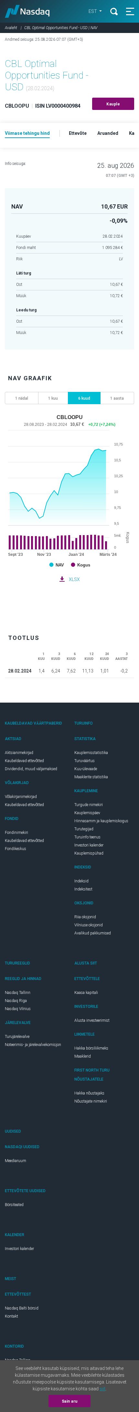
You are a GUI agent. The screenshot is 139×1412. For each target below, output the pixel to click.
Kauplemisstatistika (91, 752)
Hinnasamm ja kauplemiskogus (101, 821)
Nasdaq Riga (16, 1000)
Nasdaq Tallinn (17, 992)
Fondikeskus (15, 848)
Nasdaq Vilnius (18, 1009)
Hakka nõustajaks (89, 1093)
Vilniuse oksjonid (88, 925)
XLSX (74, 579)
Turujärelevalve (17, 1036)
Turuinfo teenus (87, 837)
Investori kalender (88, 845)
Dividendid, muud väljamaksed (31, 769)
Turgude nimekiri (88, 805)
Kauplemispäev (87, 813)
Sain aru (70, 1401)
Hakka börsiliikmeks (91, 1048)
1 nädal (21, 398)
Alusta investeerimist (92, 1020)
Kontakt (11, 1316)
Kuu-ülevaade (85, 769)
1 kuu (53, 398)
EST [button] (93, 11)
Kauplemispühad (88, 853)
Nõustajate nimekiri (90, 1101)
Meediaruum (15, 1161)
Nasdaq (27, 11)
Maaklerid (82, 1056)
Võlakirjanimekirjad (21, 796)
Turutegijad (83, 829)
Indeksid (81, 881)
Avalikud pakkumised (92, 933)
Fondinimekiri (16, 832)
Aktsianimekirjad (19, 752)
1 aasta (117, 398)
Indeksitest (83, 889)
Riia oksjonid (85, 917)
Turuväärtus (84, 761)
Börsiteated (14, 1204)
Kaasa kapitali (86, 992)
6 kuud (84, 398)
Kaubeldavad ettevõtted (24, 761)
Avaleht (11, 28)
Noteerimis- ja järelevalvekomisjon (33, 1044)
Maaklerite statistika (91, 777)
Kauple (113, 104)
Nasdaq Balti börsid (21, 1308)
